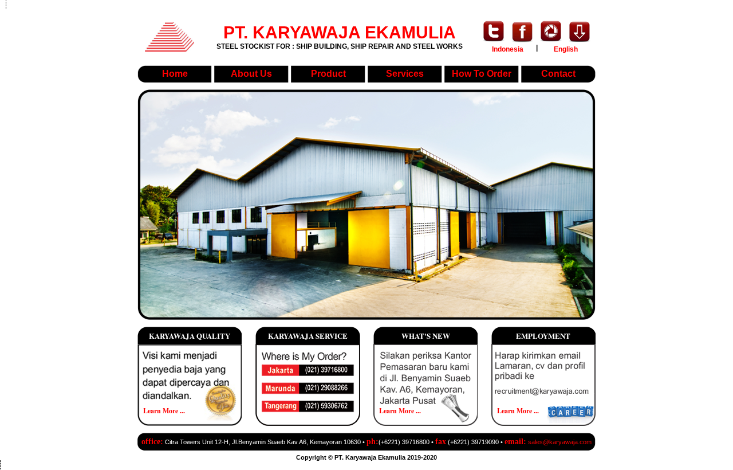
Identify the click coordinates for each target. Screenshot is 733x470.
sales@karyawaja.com (560, 441)
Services (405, 74)
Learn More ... (164, 411)
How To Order (481, 74)
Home (175, 74)
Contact (558, 74)
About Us (251, 74)
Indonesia (507, 49)
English (566, 49)
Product (328, 74)
